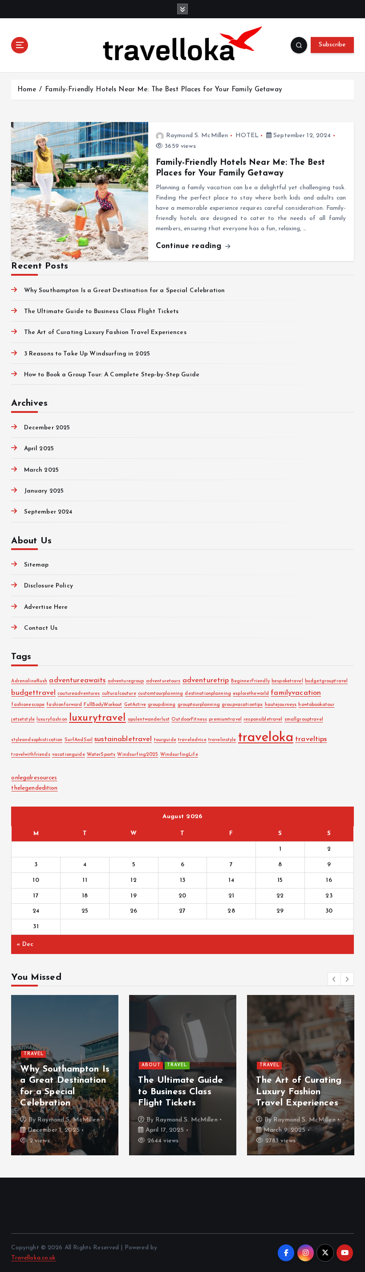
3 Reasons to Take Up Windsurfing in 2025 (87, 354)
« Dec (24, 944)
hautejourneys (281, 704)
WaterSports (101, 754)
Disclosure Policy (48, 586)
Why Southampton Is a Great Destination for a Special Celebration (124, 291)
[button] (334, 979)
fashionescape (28, 704)
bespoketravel (287, 681)
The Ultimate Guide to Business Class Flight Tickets (101, 311)
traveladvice (192, 740)
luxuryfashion (51, 719)
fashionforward (64, 704)
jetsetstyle (23, 719)
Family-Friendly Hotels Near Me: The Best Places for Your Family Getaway (163, 89)
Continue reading (190, 246)
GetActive (135, 704)
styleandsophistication (36, 740)
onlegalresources (34, 778)
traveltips (311, 739)
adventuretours (163, 681)
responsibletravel (262, 719)
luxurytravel (97, 718)
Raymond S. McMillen (197, 135)
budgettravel (33, 693)
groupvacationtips (242, 704)
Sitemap (36, 565)
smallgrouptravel (303, 719)
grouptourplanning (199, 704)
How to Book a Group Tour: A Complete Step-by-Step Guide (111, 375)
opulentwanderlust (149, 719)
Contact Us (40, 628)
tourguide (165, 740)
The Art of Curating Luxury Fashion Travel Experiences (105, 332)
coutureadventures (78, 693)
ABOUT (151, 1065)
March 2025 (41, 470)
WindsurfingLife (179, 754)
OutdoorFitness (189, 719)
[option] (64, 1075)
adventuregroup (126, 681)
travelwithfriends (30, 754)
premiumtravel (225, 719)
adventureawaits (77, 680)
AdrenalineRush (29, 681)
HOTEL (247, 135)
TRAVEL (34, 1054)
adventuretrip (205, 680)
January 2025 (44, 491)
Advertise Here (46, 607)
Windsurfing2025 (137, 754)
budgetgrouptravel (326, 681)
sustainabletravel (123, 739)
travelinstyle (222, 740)
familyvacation (296, 693)
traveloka (265, 737)
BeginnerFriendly (250, 681)
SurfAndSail (79, 740)
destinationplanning (208, 693)
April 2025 (39, 449)
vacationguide (68, 754)
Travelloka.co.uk (33, 1258)
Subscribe (332, 45)
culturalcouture (119, 693)
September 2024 (48, 512)
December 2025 (47, 428)
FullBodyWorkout (103, 704)
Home (26, 89)
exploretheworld (251, 693)
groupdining (162, 704)
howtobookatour (316, 704)
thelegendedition (34, 788)
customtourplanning (160, 693)
